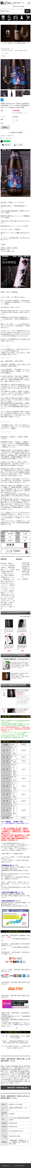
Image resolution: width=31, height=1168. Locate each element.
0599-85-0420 (11, 1043)
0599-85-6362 (24, 1043)
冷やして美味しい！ (6, 53)
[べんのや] (6, 4)
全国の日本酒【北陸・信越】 (7, 50)
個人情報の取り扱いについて (7, 1165)
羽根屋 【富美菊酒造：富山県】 (21, 50)
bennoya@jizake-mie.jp (16, 1131)
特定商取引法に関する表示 (19, 1165)
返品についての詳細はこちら (8, 135)
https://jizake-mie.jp (14, 1136)
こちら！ (10, 954)
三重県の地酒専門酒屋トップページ (8, 48)
